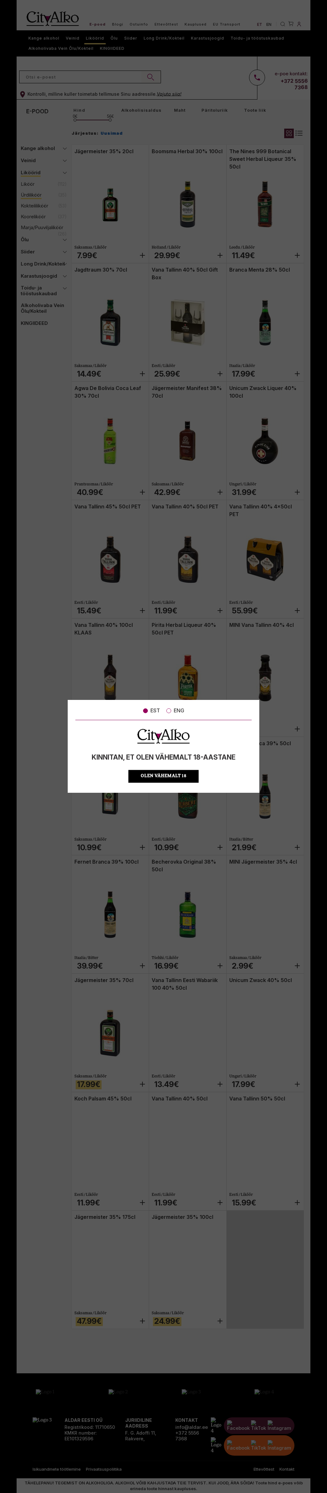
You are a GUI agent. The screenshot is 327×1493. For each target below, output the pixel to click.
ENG (179, 710)
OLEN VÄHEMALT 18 (163, 776)
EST (155, 710)
